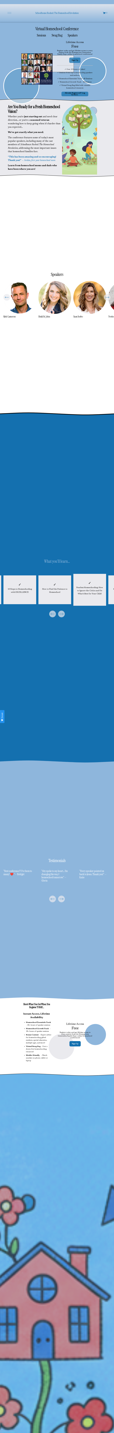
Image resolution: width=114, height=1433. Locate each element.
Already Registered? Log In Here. (75, 94)
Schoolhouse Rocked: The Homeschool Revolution (57, 13)
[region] (57, 299)
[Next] (107, 297)
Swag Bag (57, 35)
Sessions (41, 35)
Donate (2, 715)
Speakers (72, 35)
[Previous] (6, 297)
